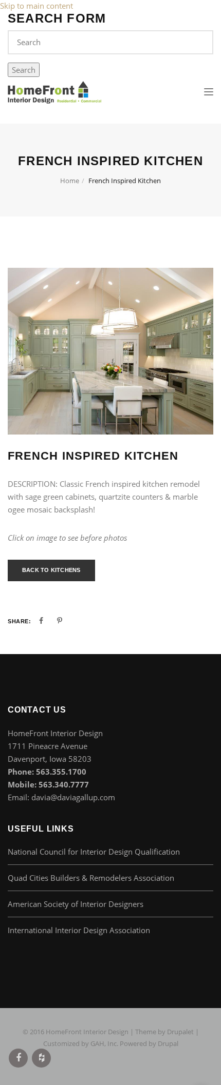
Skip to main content (36, 6)
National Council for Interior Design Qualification (94, 851)
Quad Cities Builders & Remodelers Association (91, 878)
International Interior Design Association (79, 930)
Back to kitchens (51, 570)
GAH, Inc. (104, 1043)
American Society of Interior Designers (75, 904)
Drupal (168, 1043)
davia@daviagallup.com (73, 797)
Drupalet (180, 1031)
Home (69, 180)
